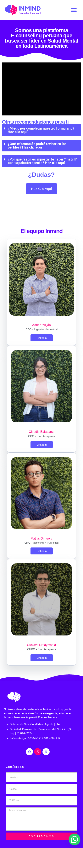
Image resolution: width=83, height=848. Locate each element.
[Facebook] (29, 751)
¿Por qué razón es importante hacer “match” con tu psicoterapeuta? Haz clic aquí (42, 161)
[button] (73, 10)
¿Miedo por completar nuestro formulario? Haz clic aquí (41, 130)
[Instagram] (37, 751)
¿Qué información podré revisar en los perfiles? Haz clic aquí (37, 145)
